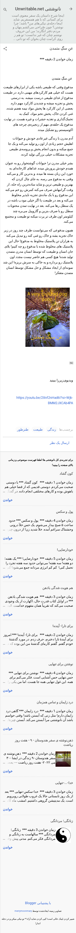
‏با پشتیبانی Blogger (38, 903)
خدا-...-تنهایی (64, 783)
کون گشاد (66, 473)
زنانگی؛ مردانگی (62, 821)
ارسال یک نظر (59, 443)
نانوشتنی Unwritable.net (38, 8)
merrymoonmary (23, 911)
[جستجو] (5, 10)
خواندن (8, 500)
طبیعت (38, 429)
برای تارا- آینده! (63, 626)
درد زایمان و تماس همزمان (55, 702)
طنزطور (22, 429)
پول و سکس (64, 511)
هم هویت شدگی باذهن (57, 588)
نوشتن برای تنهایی (61, 664)
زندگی (51, 429)
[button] (5, 49)
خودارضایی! (65, 550)
